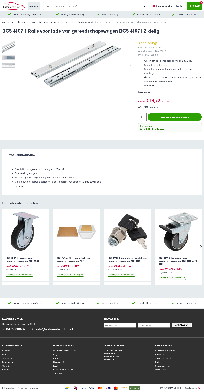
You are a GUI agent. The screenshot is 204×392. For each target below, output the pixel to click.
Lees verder (144, 92)
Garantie (6, 366)
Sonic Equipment (163, 358)
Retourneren (7, 362)
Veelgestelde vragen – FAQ (65, 351)
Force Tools (160, 354)
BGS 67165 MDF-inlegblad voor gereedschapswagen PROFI (73, 259)
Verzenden (7, 358)
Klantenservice (164, 6)
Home (5, 22)
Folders (56, 358)
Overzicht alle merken (165, 351)
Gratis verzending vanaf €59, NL (29, 14)
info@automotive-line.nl (54, 329)
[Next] (130, 64)
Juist (200, 388)
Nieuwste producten (186, 14)
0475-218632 (16, 329)
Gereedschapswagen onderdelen (48, 22)
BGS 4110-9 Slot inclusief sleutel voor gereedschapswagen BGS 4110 (127, 259)
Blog (55, 354)
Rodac (158, 362)
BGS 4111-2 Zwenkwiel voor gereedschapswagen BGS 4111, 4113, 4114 (178, 261)
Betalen (5, 354)
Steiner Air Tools (162, 366)
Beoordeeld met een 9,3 (148, 14)
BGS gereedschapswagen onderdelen (82, 22)
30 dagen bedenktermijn (73, 14)
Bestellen (6, 351)
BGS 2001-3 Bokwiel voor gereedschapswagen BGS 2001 (22, 259)
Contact (6, 370)
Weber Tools (161, 370)
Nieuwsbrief (58, 362)
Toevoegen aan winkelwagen (174, 116)
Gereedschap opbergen (20, 22)
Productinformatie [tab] (21, 155)
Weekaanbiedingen (111, 14)
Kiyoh (55, 366)
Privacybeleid (8, 388)
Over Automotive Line (63, 370)
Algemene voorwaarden (29, 388)
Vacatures (57, 373)
